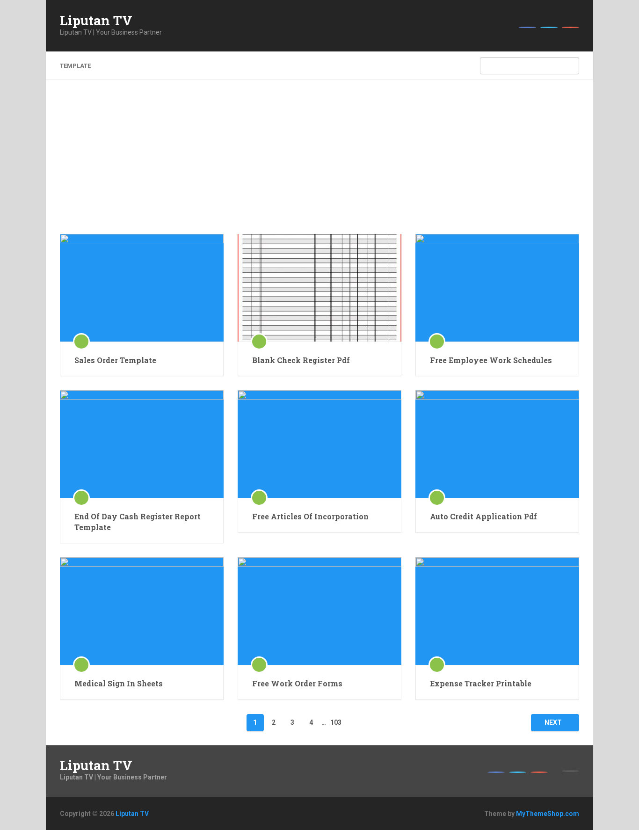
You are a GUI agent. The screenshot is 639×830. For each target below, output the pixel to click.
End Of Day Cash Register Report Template (137, 521)
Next (553, 722)
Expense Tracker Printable (480, 683)
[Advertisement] (319, 163)
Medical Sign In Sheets (118, 683)
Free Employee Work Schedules (491, 360)
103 (335, 722)
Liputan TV (96, 20)
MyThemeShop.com (547, 813)
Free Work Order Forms (297, 683)
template (75, 65)
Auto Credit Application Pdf (483, 516)
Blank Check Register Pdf (301, 360)
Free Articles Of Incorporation (310, 516)
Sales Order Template (115, 360)
